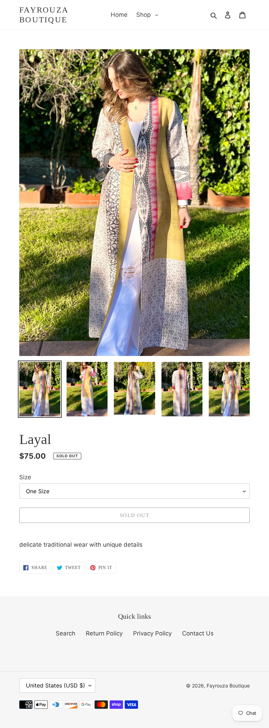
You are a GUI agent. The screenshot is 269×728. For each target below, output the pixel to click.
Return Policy (104, 633)
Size (25, 477)
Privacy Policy (152, 633)
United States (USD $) (55, 685)
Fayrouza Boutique (43, 15)
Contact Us (198, 633)
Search (65, 633)
